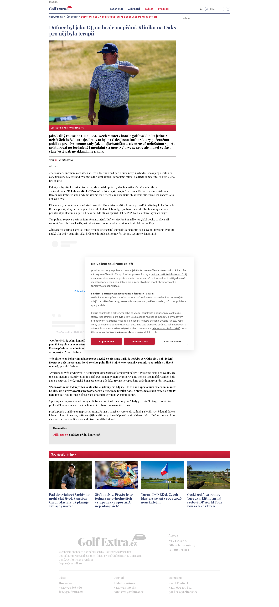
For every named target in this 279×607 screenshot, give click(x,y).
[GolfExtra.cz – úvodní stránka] (60, 8)
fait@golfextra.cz (71, 592)
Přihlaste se (60, 434)
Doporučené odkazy (70, 563)
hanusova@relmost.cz (129, 592)
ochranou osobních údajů (166, 328)
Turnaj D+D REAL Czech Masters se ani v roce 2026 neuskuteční (161, 498)
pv (56, 160)
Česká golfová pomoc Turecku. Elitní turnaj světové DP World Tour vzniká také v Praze (204, 500)
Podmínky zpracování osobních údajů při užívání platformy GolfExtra (100, 555)
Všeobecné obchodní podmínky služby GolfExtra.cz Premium (95, 551)
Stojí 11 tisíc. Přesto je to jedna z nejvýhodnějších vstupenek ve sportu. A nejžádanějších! (114, 500)
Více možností (172, 341)
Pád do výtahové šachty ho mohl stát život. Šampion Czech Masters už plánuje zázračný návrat (69, 500)
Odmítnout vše (139, 341)
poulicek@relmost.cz (183, 592)
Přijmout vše (106, 341)
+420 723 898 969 (70, 587)
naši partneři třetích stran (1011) (169, 274)
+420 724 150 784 (125, 587)
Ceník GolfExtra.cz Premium (76, 559)
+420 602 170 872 (180, 587)
